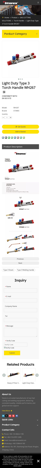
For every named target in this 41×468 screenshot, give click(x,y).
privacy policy (17, 465)
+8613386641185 (18, 443)
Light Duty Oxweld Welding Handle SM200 (14, 383)
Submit (12, 353)
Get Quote (22, 127)
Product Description (13, 146)
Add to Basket (20, 132)
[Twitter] (6, 416)
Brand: (4, 111)
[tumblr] (13, 416)
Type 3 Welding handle (25, 270)
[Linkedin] (3, 416)
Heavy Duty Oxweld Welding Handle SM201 (29, 383)
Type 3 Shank (8, 270)
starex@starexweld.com (17, 440)
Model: (4, 108)
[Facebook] (17, 416)
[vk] (10, 416)
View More (7, 411)
